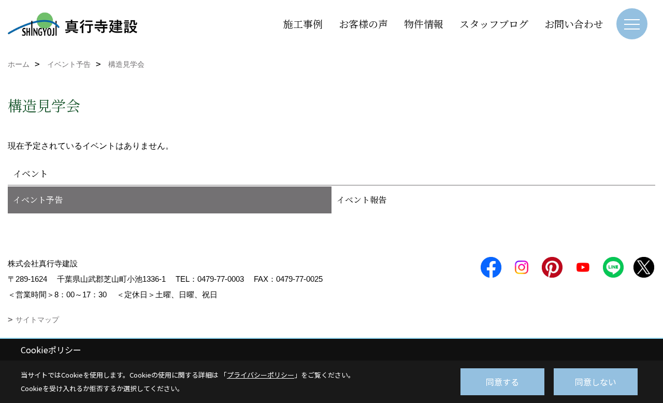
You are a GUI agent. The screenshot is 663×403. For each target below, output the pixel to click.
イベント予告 (38, 200)
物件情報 (423, 24)
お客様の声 (363, 24)
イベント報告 (361, 200)
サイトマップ (37, 319)
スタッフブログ (493, 24)
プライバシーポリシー (260, 375)
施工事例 (303, 24)
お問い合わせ (573, 24)
